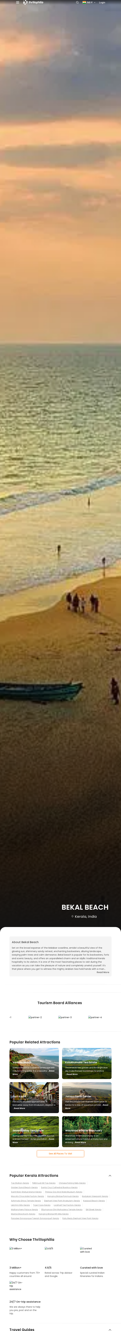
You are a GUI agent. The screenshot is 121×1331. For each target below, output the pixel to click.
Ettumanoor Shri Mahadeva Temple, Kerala (61, 1209)
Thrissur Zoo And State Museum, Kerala (63, 1192)
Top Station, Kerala (20, 1183)
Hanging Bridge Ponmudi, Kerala (63, 1196)
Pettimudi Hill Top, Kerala (43, 1183)
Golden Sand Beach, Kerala (24, 1187)
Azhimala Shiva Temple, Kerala (26, 1200)
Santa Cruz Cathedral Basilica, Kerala (59, 1187)
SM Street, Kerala (93, 1209)
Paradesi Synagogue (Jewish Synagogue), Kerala (35, 1218)
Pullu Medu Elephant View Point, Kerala (80, 1218)
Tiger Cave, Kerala (41, 1205)
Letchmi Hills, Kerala (20, 1205)
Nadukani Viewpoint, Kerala (95, 1196)
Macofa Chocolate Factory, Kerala (27, 1196)
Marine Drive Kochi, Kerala (23, 1214)
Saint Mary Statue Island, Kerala (26, 1192)
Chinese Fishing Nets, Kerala (72, 1183)
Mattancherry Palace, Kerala (24, 1209)
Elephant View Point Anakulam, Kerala (62, 1200)
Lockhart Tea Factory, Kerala (67, 1205)
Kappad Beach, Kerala (94, 1200)
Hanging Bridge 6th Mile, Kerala (54, 1214)
